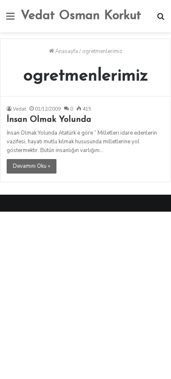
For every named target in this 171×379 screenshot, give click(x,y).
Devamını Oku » (31, 166)
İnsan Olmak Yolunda (49, 120)
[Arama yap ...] (160, 19)
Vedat (19, 109)
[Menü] (10, 19)
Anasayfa (66, 51)
